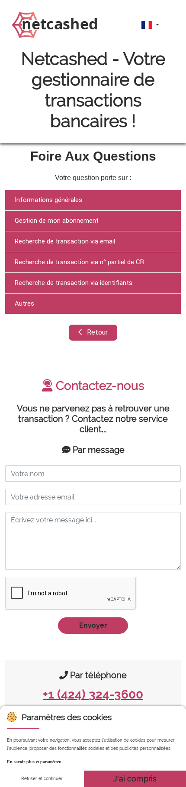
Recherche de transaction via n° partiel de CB (79, 262)
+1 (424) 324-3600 (93, 694)
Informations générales (48, 200)
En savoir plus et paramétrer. (34, 761)
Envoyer (93, 625)
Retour (96, 332)
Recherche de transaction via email (65, 241)
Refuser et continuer (42, 778)
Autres (24, 303)
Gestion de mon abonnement (57, 220)
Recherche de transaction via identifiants (73, 283)
